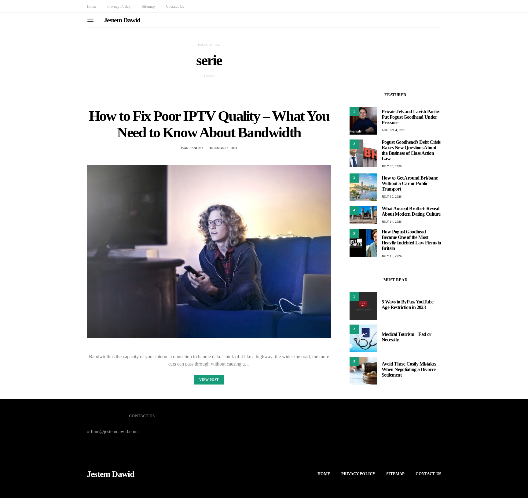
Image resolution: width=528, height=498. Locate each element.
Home (91, 6)
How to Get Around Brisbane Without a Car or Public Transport (410, 183)
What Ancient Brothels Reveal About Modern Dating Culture (411, 211)
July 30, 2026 (392, 166)
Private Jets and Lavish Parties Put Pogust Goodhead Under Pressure (411, 117)
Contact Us (175, 6)
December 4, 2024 (223, 148)
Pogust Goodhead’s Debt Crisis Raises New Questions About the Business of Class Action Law (411, 150)
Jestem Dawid (122, 20)
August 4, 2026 (393, 130)
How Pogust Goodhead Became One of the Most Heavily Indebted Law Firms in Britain (411, 240)
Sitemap (148, 6)
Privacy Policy (119, 6)
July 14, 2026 (392, 221)
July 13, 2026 (392, 256)
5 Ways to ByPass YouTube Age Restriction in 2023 (408, 304)
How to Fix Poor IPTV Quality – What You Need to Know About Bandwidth (209, 124)
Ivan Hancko (192, 148)
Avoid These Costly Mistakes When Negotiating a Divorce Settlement (409, 369)
